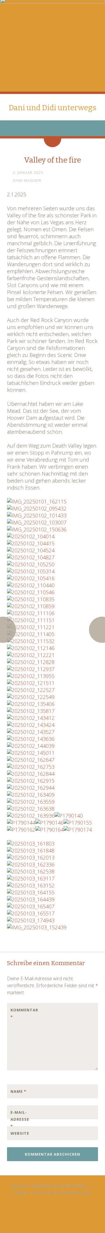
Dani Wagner (27, 180)
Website (19, 1133)
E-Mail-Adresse (19, 1119)
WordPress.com (72, 1192)
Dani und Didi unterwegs (52, 107)
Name (18, 1091)
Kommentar (22, 1013)
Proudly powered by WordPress (49, 1185)
